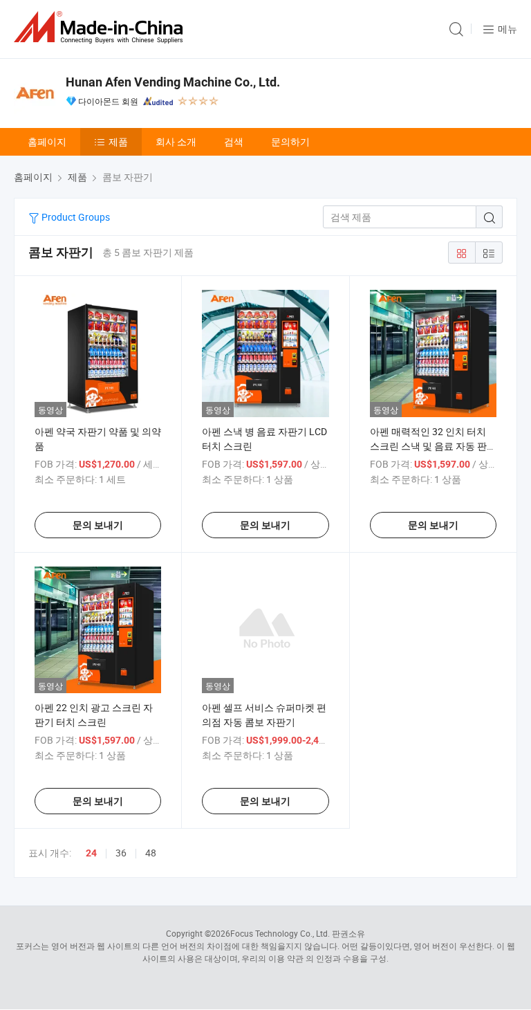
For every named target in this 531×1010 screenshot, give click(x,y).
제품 (118, 141)
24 (91, 852)
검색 (233, 141)
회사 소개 (176, 141)
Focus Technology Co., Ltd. (280, 933)
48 (150, 852)
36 (121, 852)
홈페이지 (47, 141)
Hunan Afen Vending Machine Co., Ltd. (173, 82)
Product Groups (74, 216)
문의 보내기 (98, 525)
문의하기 (290, 141)
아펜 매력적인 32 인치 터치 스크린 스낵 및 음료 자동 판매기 (433, 446)
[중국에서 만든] (101, 27)
